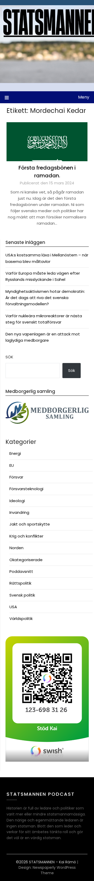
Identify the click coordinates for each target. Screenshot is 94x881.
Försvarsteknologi (26, 488)
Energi (15, 453)
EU (11, 465)
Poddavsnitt (21, 571)
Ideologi (17, 500)
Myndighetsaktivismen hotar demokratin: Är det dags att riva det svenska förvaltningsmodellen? (45, 298)
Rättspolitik (20, 583)
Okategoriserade (26, 559)
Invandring (19, 512)
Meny (83, 97)
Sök (9, 357)
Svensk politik (22, 595)
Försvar (16, 477)
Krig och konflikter (26, 536)
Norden (16, 547)
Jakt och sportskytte (29, 524)
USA (13, 607)
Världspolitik (21, 618)
